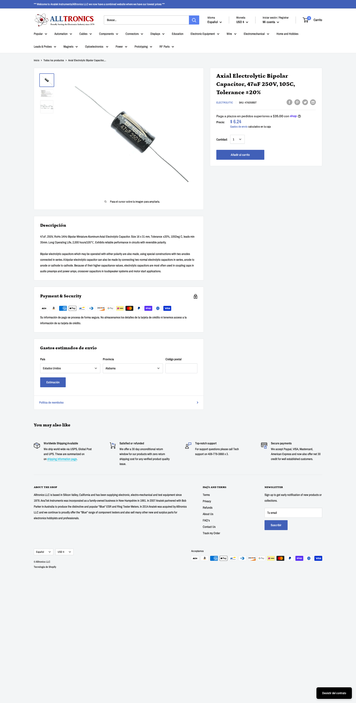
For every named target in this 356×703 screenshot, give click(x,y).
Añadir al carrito (240, 154)
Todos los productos (53, 60)
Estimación (53, 382)
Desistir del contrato (334, 693)
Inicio (36, 60)
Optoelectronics (94, 46)
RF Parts (164, 46)
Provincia (108, 359)
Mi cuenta (269, 22)
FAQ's (206, 520)
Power (119, 46)
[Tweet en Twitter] (305, 102)
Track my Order (211, 533)
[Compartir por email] (313, 102)
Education (177, 34)
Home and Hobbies (287, 34)
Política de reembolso (51, 402)
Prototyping (141, 46)
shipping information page (62, 459)
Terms (206, 495)
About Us (208, 514)
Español (40, 552)
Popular (38, 34)
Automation (61, 34)
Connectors (132, 34)
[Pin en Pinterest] (297, 102)
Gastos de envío (239, 126)
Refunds (207, 507)
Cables (83, 34)
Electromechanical (254, 34)
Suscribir (276, 525)
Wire (229, 34)
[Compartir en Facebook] (289, 102)
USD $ (61, 552)
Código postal (173, 359)
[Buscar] (194, 20)
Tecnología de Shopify (45, 567)
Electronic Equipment (203, 34)
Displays (155, 34)
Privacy (207, 501)
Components (106, 34)
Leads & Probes (43, 46)
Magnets (68, 46)
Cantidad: (222, 139)
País (42, 359)
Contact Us (209, 527)
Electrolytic (224, 102)
